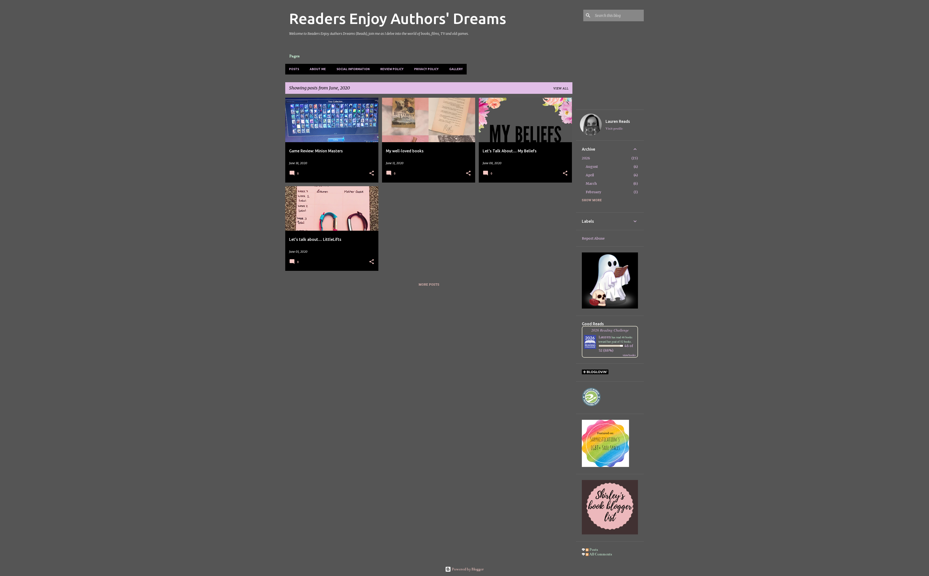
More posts (429, 285)
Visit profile (614, 129)
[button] (372, 173)
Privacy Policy (426, 69)
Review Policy (392, 69)
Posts (294, 69)
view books (629, 355)
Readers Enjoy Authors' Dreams (397, 18)
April (590, 175)
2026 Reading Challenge (610, 329)
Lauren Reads (618, 121)
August (592, 166)
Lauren (605, 337)
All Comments (600, 554)
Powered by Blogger (467, 569)
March (591, 183)
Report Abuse (593, 238)
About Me (318, 69)
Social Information (353, 69)
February (593, 192)
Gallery (456, 69)
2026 (586, 158)
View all (561, 89)
